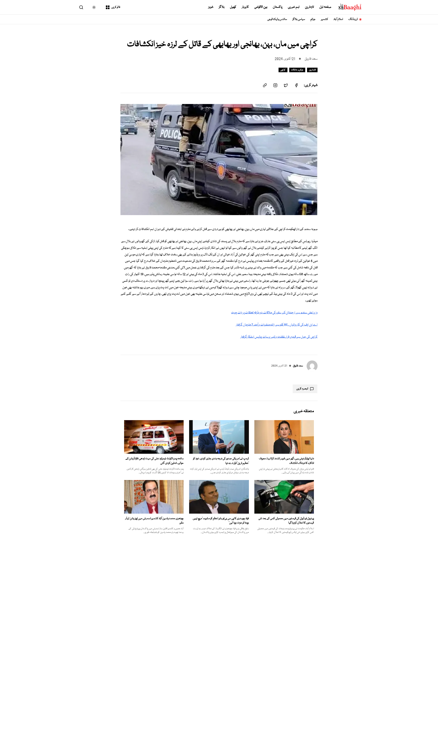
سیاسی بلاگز (298, 19)
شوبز (210, 7)
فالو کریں (115, 7)
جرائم (312, 19)
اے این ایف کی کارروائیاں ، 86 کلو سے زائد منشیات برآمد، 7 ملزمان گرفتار (277, 324)
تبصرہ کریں (302, 389)
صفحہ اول (325, 7)
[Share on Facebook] (296, 85)
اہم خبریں (294, 7)
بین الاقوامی (260, 7)
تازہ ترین (309, 7)
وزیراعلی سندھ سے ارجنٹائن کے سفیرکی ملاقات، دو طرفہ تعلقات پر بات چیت (274, 312)
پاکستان (277, 7)
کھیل (233, 7)
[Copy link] (265, 85)
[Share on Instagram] (275, 85)
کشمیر (324, 19)
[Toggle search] (81, 7)
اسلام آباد (338, 19)
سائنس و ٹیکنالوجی (277, 19)
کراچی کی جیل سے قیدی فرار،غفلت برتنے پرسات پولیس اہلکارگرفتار (279, 336)
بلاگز (221, 7)
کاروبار (245, 7)
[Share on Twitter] (286, 85)
